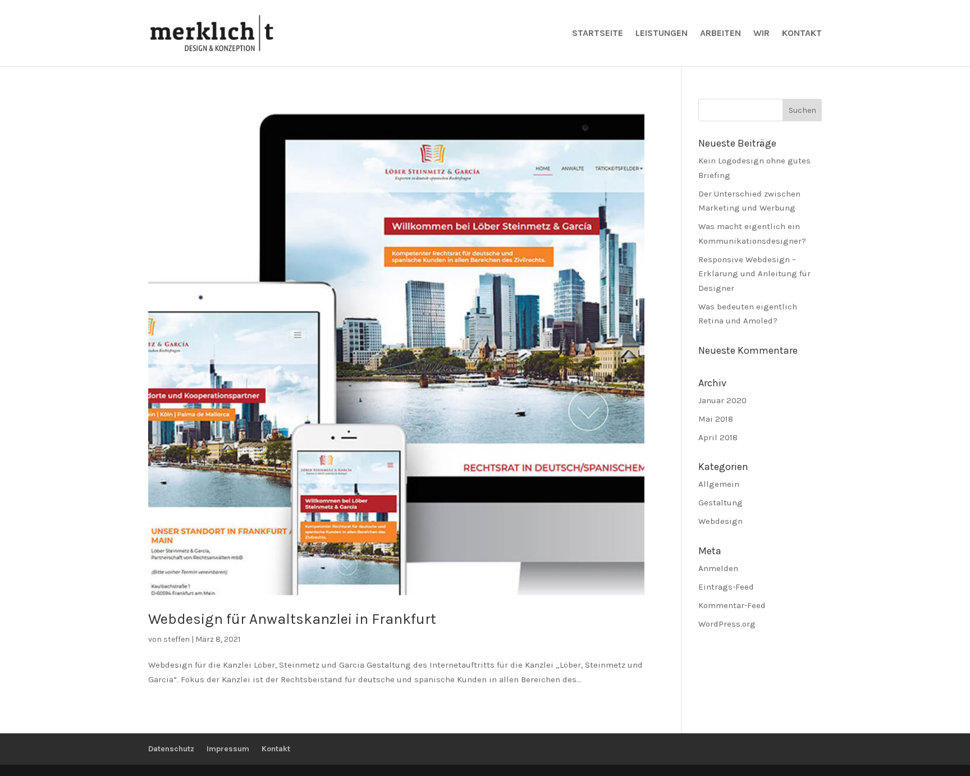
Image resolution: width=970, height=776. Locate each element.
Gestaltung (720, 502)
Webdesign (720, 521)
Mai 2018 (715, 419)
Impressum (228, 749)
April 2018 (718, 437)
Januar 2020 (722, 400)
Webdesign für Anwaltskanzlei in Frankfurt (292, 619)
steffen (176, 639)
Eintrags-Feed (726, 587)
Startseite (597, 33)
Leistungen (661, 33)
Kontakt (802, 33)
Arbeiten (720, 33)
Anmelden (718, 568)
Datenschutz (171, 749)
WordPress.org (727, 624)
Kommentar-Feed (732, 605)
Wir (761, 33)
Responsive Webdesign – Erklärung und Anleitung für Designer (754, 273)
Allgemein (718, 484)
